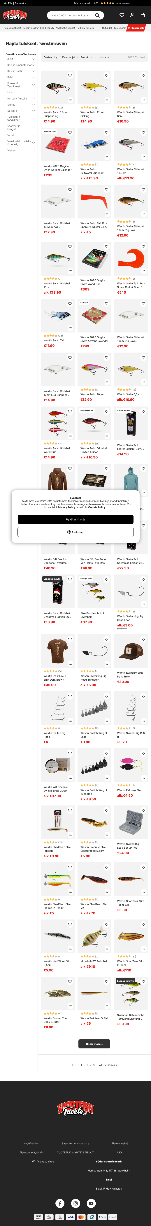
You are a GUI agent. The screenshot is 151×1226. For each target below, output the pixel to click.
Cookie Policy (97, 507)
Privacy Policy (66, 507)
